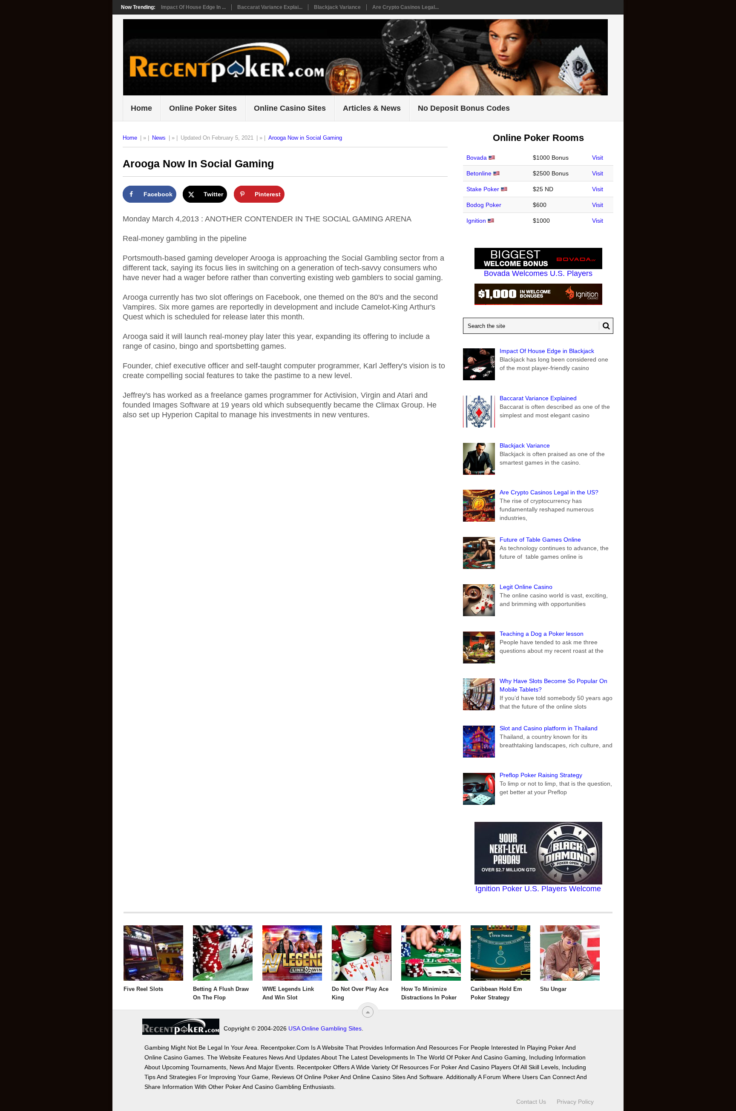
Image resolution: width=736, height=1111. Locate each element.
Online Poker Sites (203, 108)
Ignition (476, 220)
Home (141, 108)
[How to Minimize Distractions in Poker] (431, 953)
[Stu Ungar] (570, 953)
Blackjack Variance (337, 7)
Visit (597, 157)
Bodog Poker (483, 204)
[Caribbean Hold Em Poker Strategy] (500, 953)
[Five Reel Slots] (153, 953)
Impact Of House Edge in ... (193, 7)
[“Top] (368, 1012)
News (159, 138)
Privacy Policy (575, 1101)
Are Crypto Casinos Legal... (405, 7)
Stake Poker (482, 189)
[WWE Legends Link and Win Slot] (292, 953)
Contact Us (531, 1101)
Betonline (479, 173)
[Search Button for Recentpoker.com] (604, 326)
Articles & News (372, 108)
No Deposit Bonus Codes (464, 108)
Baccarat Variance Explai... (269, 7)
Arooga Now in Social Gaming (305, 138)
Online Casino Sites (290, 108)
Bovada (476, 157)
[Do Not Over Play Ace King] (361, 953)
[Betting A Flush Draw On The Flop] (223, 953)
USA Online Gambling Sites (325, 1028)
